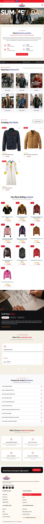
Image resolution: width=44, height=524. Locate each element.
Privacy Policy (5, 514)
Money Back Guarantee (27, 511)
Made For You (5, 317)
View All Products (37, 121)
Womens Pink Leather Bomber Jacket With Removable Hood (7, 239)
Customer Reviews (26, 514)
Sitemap (20, 521)
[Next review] (24, 369)
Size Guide (24, 499)
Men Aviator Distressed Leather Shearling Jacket (22, 217)
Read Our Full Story (22, 54)
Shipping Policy (5, 502)
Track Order (5, 494)
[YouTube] (10, 487)
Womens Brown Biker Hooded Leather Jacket (7, 261)
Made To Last (21, 317)
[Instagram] (7, 487)
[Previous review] (19, 369)
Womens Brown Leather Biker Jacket (37, 238)
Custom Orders (26, 491)
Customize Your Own (5, 326)
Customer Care (7, 505)
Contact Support (37, 469)
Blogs (4, 511)
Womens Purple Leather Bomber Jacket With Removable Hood (22, 239)
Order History (5, 499)
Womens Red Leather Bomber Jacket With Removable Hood (37, 217)
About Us (4, 509)
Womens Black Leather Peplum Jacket (22, 261)
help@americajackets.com (31, 517)
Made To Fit (13, 317)
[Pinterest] (13, 487)
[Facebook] (4, 487)
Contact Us (24, 502)
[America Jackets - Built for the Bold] (22, 5)
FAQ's (23, 497)
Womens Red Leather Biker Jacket (36, 260)
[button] (1, 5)
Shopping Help (7, 491)
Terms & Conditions (6, 516)
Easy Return (24, 509)
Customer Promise (27, 505)
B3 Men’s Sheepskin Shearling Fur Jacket (7, 217)
